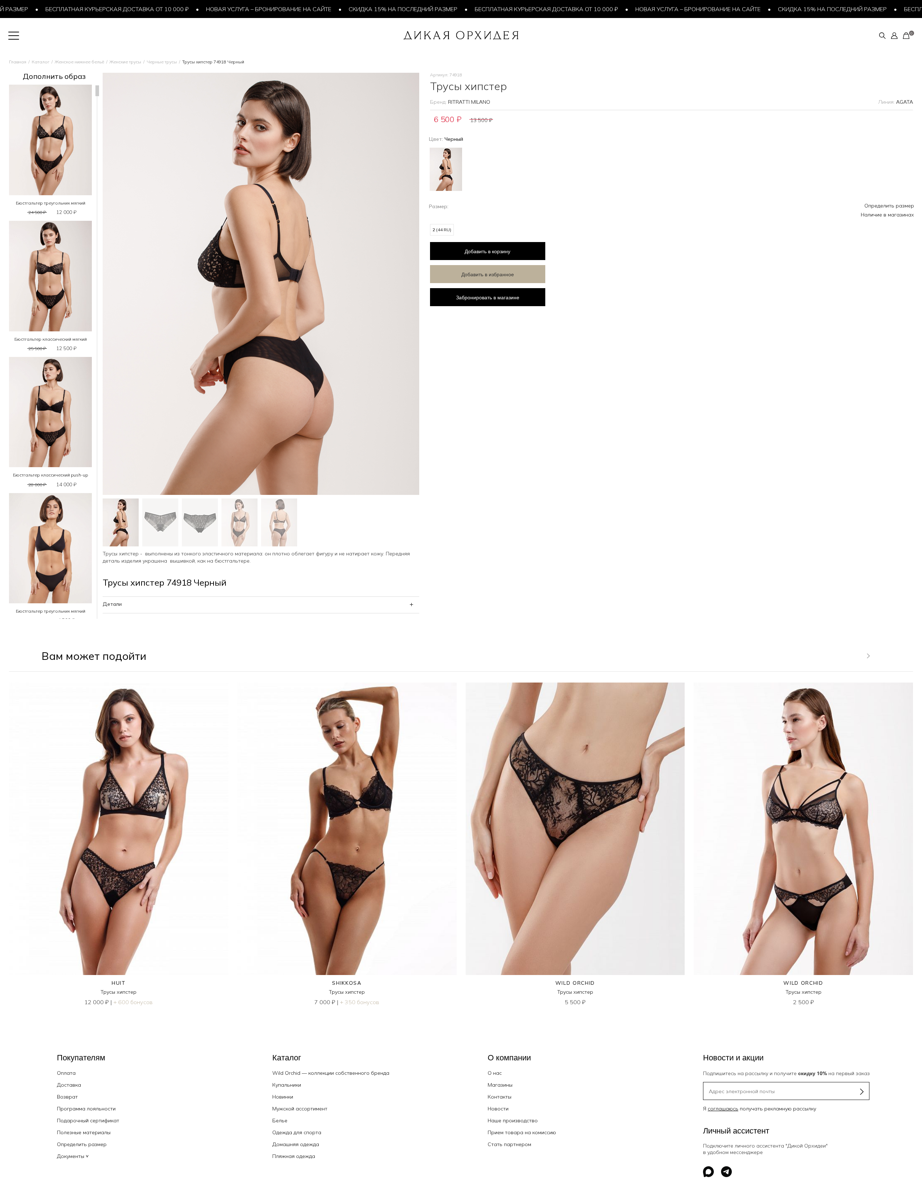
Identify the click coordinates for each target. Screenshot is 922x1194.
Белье (279, 1120)
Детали (112, 604)
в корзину (487, 251)
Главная (17, 61)
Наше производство (513, 1120)
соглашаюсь (723, 1108)
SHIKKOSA (346, 983)
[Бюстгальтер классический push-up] (50, 412)
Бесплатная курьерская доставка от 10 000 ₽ (74, 9)
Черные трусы (162, 61)
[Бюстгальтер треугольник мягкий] (50, 140)
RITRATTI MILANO (469, 102)
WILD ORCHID (575, 983)
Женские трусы (125, 61)
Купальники (286, 1085)
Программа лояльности (86, 1108)
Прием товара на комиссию (522, 1132)
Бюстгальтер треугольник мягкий (50, 203)
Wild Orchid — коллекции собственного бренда (330, 1073)
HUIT (119, 983)
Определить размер (889, 205)
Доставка (69, 1085)
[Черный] (446, 168)
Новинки (282, 1097)
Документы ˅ (73, 1156)
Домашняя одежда (295, 1144)
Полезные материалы (84, 1132)
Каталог (40, 61)
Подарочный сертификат (88, 1120)
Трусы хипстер (118, 992)
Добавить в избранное (487, 274)
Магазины (500, 1085)
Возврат (67, 1097)
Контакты (499, 1097)
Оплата (66, 1073)
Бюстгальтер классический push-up (50, 475)
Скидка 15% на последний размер (360, 9)
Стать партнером (509, 1144)
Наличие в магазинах (887, 214)
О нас (495, 1073)
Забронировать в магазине (487, 297)
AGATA (904, 102)
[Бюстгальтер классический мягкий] (50, 276)
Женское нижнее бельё (79, 61)
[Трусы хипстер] (118, 829)
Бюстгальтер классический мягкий (50, 339)
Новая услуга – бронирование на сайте (225, 9)
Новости (498, 1108)
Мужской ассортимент (299, 1108)
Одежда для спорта (296, 1132)
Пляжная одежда (293, 1156)
